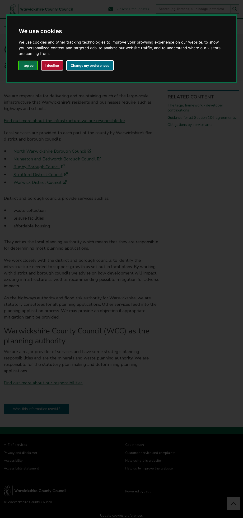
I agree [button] (28, 65)
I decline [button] (52, 65)
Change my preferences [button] (90, 65)
